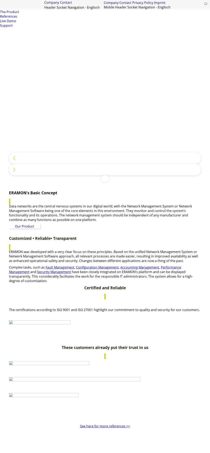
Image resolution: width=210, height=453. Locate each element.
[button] (105, 158)
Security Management (54, 272)
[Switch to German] (206, 4)
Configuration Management (97, 267)
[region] (105, 107)
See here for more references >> (105, 426)
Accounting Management (139, 267)
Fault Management (60, 267)
